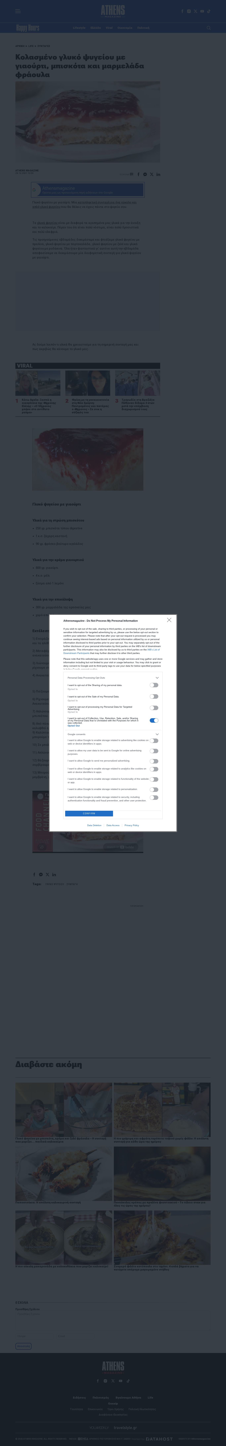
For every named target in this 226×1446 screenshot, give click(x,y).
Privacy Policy (132, 825)
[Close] (170, 621)
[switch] (154, 685)
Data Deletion (94, 825)
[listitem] (113, 678)
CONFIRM (89, 813)
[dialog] (113, 723)
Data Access (113, 825)
